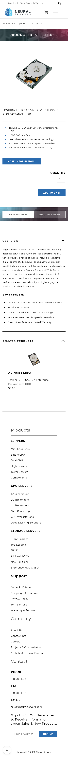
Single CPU (18, 454)
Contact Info (18, 635)
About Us (16, 630)
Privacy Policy (19, 598)
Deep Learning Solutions (26, 522)
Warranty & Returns (23, 610)
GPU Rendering (20, 511)
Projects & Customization (26, 647)
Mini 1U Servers (20, 449)
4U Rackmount (20, 505)
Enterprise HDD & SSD (25, 567)
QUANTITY (58, 173)
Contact (19, 661)
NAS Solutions (20, 561)
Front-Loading (20, 539)
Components (20, 23)
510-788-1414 (18, 679)
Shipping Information (24, 593)
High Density (19, 466)
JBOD (14, 550)
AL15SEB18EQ (38, 23)
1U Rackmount (20, 494)
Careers (15, 641)
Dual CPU (17, 460)
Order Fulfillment (22, 587)
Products (20, 430)
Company (21, 619)
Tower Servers (19, 471)
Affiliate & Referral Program (28, 653)
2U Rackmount (20, 499)
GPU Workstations (22, 516)
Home (6, 23)
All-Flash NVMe (20, 556)
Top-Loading (18, 544)
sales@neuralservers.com (26, 706)
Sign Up (48, 734)
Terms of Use (19, 604)
